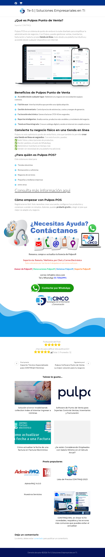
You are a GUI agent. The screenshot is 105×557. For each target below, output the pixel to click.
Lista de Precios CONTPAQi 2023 (72, 479)
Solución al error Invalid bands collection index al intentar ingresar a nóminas (33, 410)
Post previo (34, 365)
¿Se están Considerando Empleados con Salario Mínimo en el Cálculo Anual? (72, 450)
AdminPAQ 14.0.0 (33, 483)
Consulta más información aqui (42, 190)
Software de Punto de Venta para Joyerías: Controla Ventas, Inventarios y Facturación (72, 410)
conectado (38, 538)
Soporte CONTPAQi (23, 25)
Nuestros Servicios (33, 494)
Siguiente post (69, 365)
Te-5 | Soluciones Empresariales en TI (56, 10)
